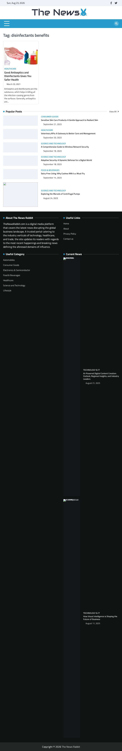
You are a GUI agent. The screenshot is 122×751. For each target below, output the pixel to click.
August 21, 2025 (93, 383)
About (66, 228)
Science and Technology (53, 143)
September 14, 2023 (52, 177)
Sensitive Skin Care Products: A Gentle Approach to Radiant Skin (69, 120)
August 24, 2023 (50, 198)
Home (66, 223)
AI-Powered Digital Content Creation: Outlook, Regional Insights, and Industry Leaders (101, 376)
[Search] (116, 23)
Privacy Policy (69, 233)
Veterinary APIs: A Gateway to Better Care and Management (68, 133)
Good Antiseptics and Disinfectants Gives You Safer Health (17, 76)
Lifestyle (7, 290)
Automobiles (9, 260)
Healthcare (10, 69)
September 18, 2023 (52, 164)
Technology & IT (91, 370)
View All (113, 111)
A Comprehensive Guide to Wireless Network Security (65, 146)
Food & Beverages (50, 170)
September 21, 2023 (52, 124)
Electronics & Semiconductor (16, 270)
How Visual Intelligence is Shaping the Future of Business (100, 618)
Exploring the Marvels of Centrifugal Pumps (60, 193)
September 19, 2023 (52, 150)
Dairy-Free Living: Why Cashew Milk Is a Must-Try (63, 173)
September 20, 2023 (52, 137)
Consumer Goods (49, 116)
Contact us (68, 238)
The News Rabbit (71, 747)
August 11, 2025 (93, 623)
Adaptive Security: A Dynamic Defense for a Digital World (66, 160)
